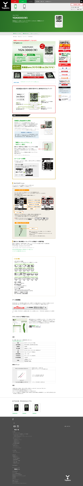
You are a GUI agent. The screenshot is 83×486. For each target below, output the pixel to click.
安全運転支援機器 (16, 443)
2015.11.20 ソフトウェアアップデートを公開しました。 (30, 81)
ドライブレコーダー (16, 432)
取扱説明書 (15, 459)
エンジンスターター (16, 437)
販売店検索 (15, 465)
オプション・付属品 (16, 460)
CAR (15, 1)
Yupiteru (5, 5)
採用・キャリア (15, 480)
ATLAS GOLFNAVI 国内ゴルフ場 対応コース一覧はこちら (22, 249)
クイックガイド (35, 33)
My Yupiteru (15, 471)
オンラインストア (16, 467)
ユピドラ (14, 472)
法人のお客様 (15, 481)
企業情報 (14, 477)
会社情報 (37, 1)
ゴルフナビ (25, 36)
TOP (68, 426)
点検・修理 (15, 461)
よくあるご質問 (16, 458)
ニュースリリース (16, 479)
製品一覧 (42, 1)
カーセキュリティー (16, 438)
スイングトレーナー (16, 452)
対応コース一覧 (17, 33)
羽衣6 (14, 454)
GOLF (23, 1)
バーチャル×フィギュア (17, 447)
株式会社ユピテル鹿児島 (17, 474)
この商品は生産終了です (65, 92)
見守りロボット (16, 445)
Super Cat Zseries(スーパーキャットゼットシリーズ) (23, 436)
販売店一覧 (26, 33)
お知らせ (14, 478)
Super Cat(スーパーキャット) (19, 435)
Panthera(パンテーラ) (17, 439)
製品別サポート (16, 457)
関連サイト (17, 469)
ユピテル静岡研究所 (16, 473)
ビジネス (31, 1)
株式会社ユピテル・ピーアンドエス (19, 475)
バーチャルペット (16, 446)
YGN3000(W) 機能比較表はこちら (18, 341)
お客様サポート (48, 1)
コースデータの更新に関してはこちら (19, 251)
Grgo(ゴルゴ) (16, 440)
